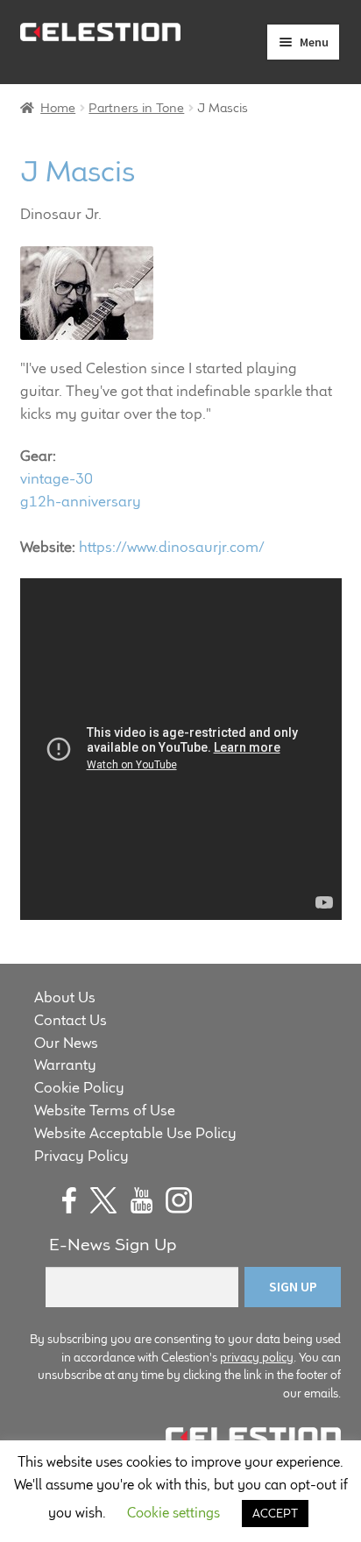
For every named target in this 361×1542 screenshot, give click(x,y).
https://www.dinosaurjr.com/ (172, 546)
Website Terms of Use (104, 1110)
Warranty (65, 1064)
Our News (66, 1042)
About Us (65, 997)
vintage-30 (56, 478)
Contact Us (70, 1019)
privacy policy (257, 1357)
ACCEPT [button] (275, 1513)
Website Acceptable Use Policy (135, 1132)
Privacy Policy (81, 1155)
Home (57, 107)
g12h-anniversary (80, 501)
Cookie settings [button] (173, 1512)
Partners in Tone (136, 107)
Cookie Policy (79, 1087)
